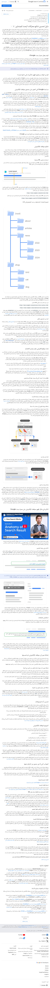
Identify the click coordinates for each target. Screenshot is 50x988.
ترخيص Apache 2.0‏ (45, 927)
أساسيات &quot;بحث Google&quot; (38, 38)
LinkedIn (22, 899)
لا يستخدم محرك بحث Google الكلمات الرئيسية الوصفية (37, 782)
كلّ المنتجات (46, 976)
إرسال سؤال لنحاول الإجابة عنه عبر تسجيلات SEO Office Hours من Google (41, 951)
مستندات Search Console (27, 955)
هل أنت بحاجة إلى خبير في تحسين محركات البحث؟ (25, 949)
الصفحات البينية (7, 401)
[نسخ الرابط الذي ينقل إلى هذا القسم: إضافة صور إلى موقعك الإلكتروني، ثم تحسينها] (21, 655)
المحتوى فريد (43, 363)
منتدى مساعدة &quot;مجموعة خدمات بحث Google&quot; (34, 904)
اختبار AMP (14, 954)
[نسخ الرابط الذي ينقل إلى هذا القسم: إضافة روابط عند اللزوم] (38, 485)
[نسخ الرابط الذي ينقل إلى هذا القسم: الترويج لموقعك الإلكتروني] (32, 725)
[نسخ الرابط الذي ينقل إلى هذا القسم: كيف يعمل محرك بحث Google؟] (28, 55)
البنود (47, 981)
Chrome (46, 968)
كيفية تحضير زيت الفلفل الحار (37, 564)
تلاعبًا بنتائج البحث (10, 759)
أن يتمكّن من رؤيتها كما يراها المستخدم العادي (18, 118)
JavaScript (28, 121)
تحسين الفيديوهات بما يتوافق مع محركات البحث (33, 720)
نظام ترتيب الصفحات (42, 830)
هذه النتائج (32, 97)
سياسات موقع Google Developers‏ (24, 927)
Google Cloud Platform (43, 972)
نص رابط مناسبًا (21, 461)
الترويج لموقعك (38, 106)
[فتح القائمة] (47, 1)
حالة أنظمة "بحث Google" (27, 953)
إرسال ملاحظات (6, 14)
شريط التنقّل (25, 167)
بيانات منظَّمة (11, 880)
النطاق (16, 184)
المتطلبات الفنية (9, 97)
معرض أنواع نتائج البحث (23, 883)
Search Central (38, 1)
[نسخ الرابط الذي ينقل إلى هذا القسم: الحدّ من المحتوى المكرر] (36, 319)
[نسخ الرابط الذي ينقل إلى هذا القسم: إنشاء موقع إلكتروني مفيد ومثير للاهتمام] (24, 349)
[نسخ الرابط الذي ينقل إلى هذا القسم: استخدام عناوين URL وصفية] (33, 160)
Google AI (46, 974)
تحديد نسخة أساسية (41, 329)
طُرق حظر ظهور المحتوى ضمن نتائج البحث (36, 141)
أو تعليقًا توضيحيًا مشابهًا (32, 492)
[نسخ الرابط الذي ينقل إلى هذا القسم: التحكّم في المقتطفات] (37, 618)
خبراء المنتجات (9, 907)
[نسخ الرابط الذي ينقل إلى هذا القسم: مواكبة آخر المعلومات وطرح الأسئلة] (30, 888)
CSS (33, 121)
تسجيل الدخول (4, 1)
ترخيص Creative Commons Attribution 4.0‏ (28, 925)
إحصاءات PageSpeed (12, 952)
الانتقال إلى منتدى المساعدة (43, 948)
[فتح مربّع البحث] (18, 1)
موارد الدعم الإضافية (45, 956)
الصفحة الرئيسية (45, 10)
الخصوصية (43, 981)
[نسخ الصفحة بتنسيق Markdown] (13, 26)
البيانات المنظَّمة (28, 188)
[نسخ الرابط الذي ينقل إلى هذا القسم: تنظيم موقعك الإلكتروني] (33, 146)
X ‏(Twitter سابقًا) (15, 899)
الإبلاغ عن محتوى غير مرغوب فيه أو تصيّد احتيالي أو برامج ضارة (41, 954)
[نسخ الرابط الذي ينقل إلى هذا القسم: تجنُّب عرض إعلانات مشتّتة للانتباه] (30, 397)
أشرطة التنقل (7, 797)
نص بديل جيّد (24, 692)
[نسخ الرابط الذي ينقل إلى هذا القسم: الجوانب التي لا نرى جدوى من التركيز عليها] (23, 764)
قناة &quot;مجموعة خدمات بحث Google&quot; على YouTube (33, 911)
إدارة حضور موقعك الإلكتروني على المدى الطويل (31, 874)
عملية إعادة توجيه (20, 339)
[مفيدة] (4, 11)
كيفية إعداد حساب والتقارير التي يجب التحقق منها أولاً (18, 870)
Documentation (43, 5)
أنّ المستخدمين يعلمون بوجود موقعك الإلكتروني (14, 112)
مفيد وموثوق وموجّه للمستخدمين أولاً (34, 371)
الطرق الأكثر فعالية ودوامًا (41, 742)
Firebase (46, 970)
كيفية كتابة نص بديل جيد (7, 695)
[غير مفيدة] (3, 11)
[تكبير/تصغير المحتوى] (41, 13)
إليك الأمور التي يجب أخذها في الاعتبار (16, 68)
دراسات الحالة (30, 957)
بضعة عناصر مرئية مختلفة (24, 541)
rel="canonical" (10, 340)
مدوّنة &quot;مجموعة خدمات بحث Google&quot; (36, 895)
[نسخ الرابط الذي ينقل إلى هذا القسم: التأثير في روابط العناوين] (35, 548)
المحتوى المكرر (11, 321)
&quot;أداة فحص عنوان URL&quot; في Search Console (14, 130)
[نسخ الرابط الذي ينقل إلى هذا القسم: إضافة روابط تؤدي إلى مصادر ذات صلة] (28, 406)
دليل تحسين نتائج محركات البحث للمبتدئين (25, 951)
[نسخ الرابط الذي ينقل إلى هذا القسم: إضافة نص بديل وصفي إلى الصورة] (31, 688)
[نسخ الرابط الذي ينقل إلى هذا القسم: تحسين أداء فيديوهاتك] (34, 702)
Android (46, 966)
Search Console (6, 5)
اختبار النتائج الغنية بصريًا (12, 950)
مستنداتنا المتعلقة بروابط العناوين (40, 612)
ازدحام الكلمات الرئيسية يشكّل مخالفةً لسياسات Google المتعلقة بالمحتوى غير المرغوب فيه (26, 789)
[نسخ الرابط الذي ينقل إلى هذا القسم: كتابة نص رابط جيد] (39, 457)
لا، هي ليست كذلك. (44, 859)
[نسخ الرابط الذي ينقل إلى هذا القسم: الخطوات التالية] (38, 865)
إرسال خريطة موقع (23, 109)
